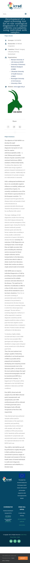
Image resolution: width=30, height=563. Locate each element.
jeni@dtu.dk (8, 517)
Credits (18, 537)
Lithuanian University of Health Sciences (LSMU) (17, 74)
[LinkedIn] (20, 127)
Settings (7, 560)
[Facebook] (8, 127)
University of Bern (16, 83)
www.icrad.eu (22, 525)
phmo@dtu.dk (8, 521)
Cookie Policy (23, 534)
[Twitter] (14, 127)
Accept (22, 558)
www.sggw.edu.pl (19, 86)
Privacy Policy (13, 537)
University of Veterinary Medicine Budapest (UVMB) (18, 67)
